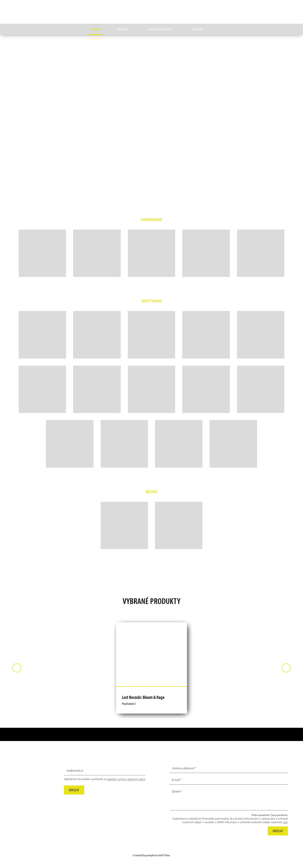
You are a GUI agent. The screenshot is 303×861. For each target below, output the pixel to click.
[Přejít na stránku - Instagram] (262, 8)
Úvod (95, 29)
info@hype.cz (30, 781)
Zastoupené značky (160, 29)
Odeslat (74, 790)
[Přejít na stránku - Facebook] (284, 8)
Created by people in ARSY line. (151, 855)
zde (285, 822)
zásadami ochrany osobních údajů (126, 779)
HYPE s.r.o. (151, 12)
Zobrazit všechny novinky (262, 91)
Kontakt (197, 29)
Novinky (123, 29)
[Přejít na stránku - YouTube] (273, 8)
